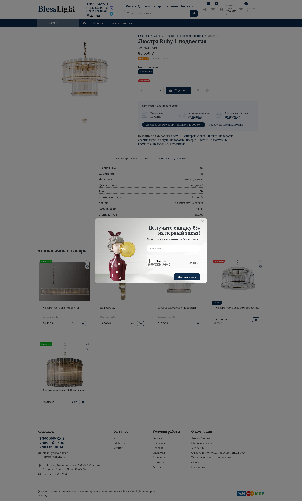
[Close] (202, 221)
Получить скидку (187, 276)
